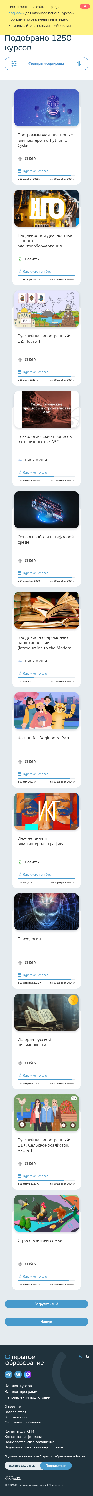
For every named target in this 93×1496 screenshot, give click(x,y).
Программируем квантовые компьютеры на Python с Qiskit (45, 140)
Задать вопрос (16, 1417)
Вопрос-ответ (15, 1412)
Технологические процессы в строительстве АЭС (45, 439)
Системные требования (23, 1422)
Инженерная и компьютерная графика (41, 841)
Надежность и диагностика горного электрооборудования (45, 241)
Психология (29, 939)
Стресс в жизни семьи (40, 1240)
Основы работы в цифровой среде (46, 539)
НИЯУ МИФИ (36, 460)
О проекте (13, 1407)
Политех (32, 259)
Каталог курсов (18, 1386)
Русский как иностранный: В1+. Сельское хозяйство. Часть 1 (44, 1145)
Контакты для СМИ (19, 1431)
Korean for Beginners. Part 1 (45, 738)
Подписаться (56, 1466)
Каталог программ (21, 1391)
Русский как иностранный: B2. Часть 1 (44, 338)
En (88, 1356)
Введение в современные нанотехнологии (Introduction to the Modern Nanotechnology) (45, 643)
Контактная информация (24, 1437)
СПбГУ (30, 158)
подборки (16, 13)
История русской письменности (34, 1042)
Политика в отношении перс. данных (34, 1447)
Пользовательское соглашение (30, 1442)
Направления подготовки (27, 1397)
